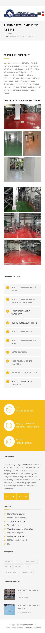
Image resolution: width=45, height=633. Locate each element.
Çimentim (9, 561)
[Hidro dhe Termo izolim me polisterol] (9, 609)
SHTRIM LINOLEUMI (20, 352)
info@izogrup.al (24, 443)
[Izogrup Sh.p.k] (21, 13)
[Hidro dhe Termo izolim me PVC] (9, 594)
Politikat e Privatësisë (33, 628)
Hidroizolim (31, 561)
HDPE (20, 561)
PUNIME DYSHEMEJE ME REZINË (25, 373)
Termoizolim (26, 572)
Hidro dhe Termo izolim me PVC (29, 591)
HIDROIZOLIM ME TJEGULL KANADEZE (23, 383)
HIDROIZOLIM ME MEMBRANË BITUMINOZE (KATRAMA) (24, 300)
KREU (6, 36)
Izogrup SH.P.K (30, 625)
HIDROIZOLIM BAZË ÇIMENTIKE (24, 323)
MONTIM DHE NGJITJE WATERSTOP (21, 312)
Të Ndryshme (11, 572)
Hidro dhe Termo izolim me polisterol (29, 606)
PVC (28, 567)
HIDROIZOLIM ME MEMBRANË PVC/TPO (24, 289)
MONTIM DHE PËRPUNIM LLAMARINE (22, 362)
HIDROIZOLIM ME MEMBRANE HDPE (24, 341)
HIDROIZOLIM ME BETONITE (23, 332)
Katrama (18, 567)
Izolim (8, 567)
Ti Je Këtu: (8, 34)
